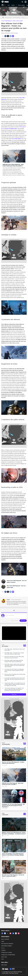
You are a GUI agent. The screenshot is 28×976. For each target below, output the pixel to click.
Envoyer (24, 620)
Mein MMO (4, 965)
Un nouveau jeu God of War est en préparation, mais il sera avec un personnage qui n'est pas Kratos (14, 670)
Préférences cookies (6, 952)
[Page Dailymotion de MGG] (13, 933)
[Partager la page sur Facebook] (5, 36)
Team (2, 941)
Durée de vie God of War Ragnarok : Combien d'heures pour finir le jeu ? (13, 763)
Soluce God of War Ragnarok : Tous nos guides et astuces (17, 581)
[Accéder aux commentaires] (13, 36)
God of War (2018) (16, 138)
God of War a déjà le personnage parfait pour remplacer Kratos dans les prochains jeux (13, 661)
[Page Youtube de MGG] (10, 933)
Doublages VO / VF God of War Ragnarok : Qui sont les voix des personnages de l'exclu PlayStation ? (13, 805)
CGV (2, 959)
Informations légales (6, 945)
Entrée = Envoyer (14, 620)
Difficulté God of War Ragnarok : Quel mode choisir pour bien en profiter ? (13, 165)
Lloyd (16, 33)
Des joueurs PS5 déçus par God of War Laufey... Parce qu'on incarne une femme (15, 657)
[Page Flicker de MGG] (16, 933)
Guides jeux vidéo (8, 17)
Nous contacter (5, 939)
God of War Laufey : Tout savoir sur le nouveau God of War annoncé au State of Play (14, 653)
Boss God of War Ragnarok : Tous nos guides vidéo (16, 586)
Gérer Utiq (4, 957)
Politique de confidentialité (8, 954)
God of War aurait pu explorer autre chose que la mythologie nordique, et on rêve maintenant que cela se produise (15, 665)
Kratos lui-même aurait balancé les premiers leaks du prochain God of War (15, 675)
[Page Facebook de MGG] (2, 933)
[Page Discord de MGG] (5, 933)
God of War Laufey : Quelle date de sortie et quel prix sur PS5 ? (15, 649)
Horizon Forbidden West (11, 128)
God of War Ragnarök (16, 17)
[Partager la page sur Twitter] (8, 36)
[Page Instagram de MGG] (19, 933)
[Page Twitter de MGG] (8, 933)
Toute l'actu (14, 694)
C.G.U (3, 948)
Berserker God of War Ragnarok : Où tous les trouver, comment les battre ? (13, 875)
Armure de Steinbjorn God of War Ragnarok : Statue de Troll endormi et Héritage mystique (13, 854)
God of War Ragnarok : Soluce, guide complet (12, 20)
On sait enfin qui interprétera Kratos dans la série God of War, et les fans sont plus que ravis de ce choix (15, 679)
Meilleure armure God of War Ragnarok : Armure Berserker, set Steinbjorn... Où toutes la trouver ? (14, 833)
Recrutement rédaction (7, 943)
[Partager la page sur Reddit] (10, 36)
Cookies (3, 950)
